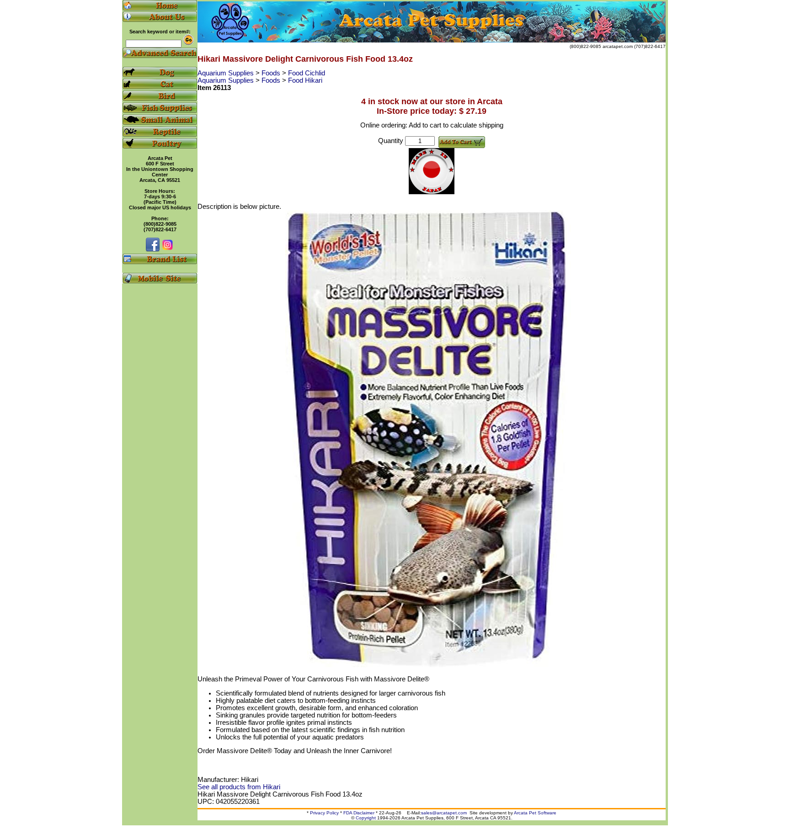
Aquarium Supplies (227, 73)
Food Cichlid (306, 73)
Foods (272, 73)
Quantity (390, 140)
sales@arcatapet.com (444, 812)
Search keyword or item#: (160, 31)
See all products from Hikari (239, 787)
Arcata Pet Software (535, 812)
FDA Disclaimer (358, 812)
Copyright (366, 817)
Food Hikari (305, 80)
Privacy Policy (324, 812)
